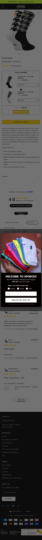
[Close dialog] (38, 235)
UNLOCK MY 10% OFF (21, 300)
